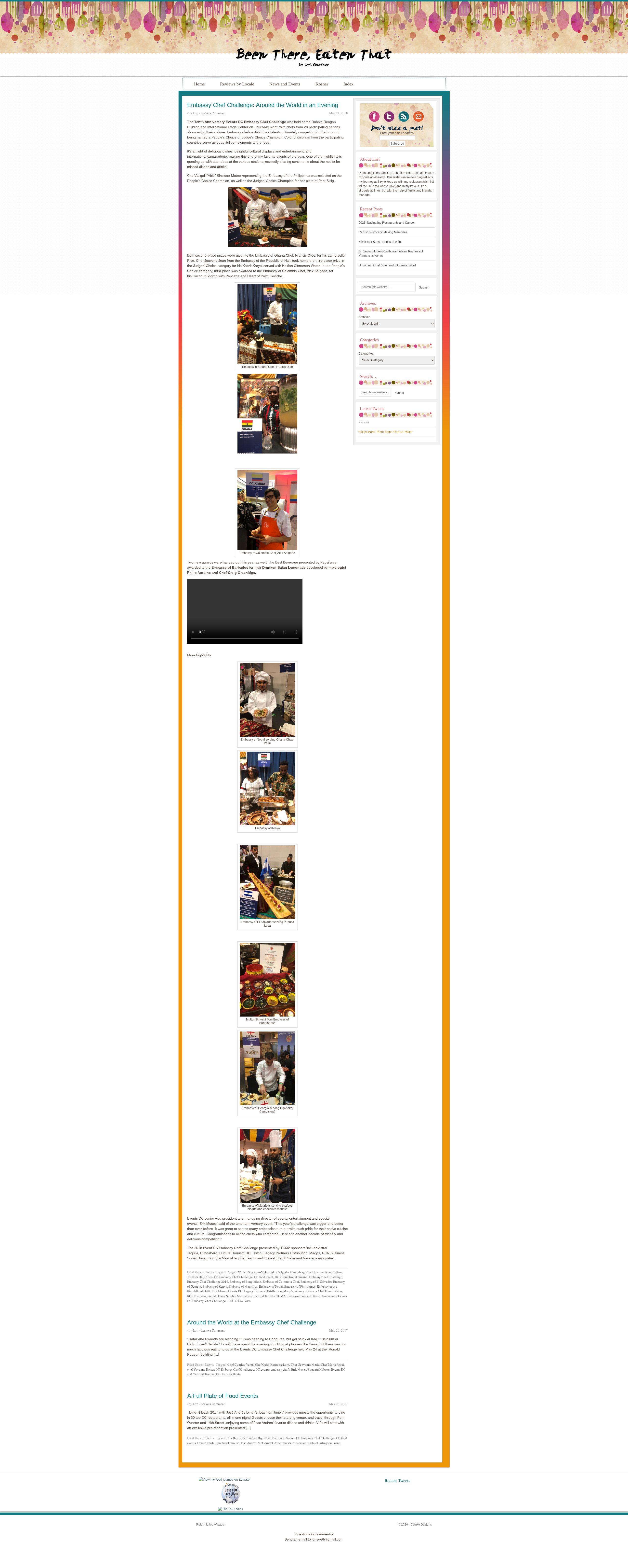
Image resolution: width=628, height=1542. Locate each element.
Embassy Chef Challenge (325, 1277)
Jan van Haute (231, 1374)
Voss (247, 1300)
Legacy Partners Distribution (263, 1291)
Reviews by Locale (237, 84)
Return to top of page (210, 1524)
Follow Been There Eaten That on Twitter (386, 432)
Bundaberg (297, 1272)
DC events (262, 1369)
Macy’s (288, 1291)
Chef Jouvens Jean (318, 1272)
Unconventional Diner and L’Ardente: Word (387, 265)
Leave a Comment (213, 113)
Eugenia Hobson (319, 1369)
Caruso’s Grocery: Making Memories (383, 232)
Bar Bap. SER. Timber (241, 1438)
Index (348, 84)
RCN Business (196, 1296)
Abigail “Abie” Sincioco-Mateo (248, 1272)
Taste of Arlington (320, 1443)
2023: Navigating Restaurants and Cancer (387, 222)
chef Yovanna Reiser (200, 1369)
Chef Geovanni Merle (305, 1364)
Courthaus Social (283, 1438)
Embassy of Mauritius (243, 1286)
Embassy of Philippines (299, 1286)
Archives (364, 317)
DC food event (263, 1277)
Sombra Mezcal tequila (241, 1296)
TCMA (281, 1296)
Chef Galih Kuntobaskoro (272, 1364)
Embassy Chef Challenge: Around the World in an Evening (262, 105)
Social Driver (216, 1296)
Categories (366, 353)
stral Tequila (266, 1296)
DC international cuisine (291, 1277)
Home (199, 84)
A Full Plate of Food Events (222, 1395)
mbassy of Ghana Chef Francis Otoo (318, 1291)
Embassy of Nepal (271, 1286)
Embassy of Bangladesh (245, 1281)
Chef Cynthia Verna (240, 1364)
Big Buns (264, 1438)
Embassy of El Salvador (316, 1281)
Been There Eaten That (314, 38)
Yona (336, 1443)
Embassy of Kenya (215, 1286)
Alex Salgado (280, 1272)
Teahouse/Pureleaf (299, 1296)
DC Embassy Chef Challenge (233, 1277)
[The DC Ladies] (230, 1509)
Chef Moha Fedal (332, 1364)
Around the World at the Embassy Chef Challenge (251, 1322)
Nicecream (299, 1443)
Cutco (209, 1277)
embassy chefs (280, 1369)
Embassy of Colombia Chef (281, 1281)
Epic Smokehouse (227, 1443)
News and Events (284, 84)
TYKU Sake (235, 1300)
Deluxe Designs (421, 1524)
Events (209, 1272)
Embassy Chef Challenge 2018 (207, 1281)
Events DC (235, 1291)
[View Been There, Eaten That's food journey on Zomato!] (224, 1479)
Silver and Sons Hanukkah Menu (381, 242)
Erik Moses (219, 1291)
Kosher (321, 84)
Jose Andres (248, 1443)
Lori (195, 113)
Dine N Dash (205, 1443)
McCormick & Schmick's (274, 1443)
